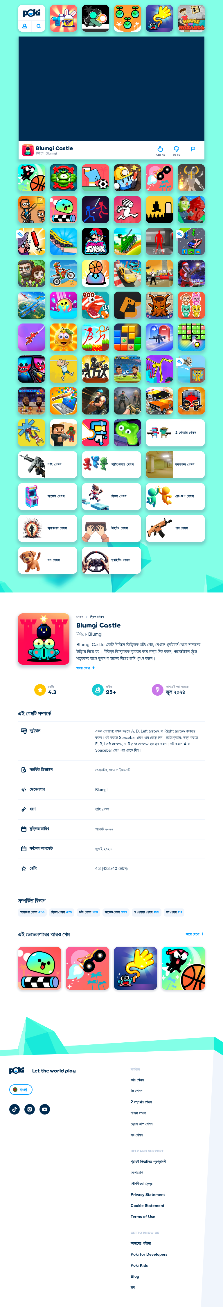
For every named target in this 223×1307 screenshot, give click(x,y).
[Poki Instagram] (29, 1109)
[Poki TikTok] (14, 1109)
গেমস (79, 617)
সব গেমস (137, 1135)
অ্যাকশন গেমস (32, 912)
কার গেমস (137, 1080)
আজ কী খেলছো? (38, 26)
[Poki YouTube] (44, 1109)
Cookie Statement (147, 1206)
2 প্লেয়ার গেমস (146, 912)
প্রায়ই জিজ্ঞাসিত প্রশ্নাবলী (148, 1162)
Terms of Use (143, 1217)
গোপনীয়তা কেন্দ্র (141, 1184)
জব (133, 1288)
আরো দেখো (83, 668)
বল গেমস (174, 912)
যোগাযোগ (137, 1173)
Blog (135, 1277)
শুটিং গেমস (88, 912)
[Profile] (24, 26)
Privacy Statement (148, 1195)
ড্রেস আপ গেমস (141, 1124)
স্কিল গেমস (97, 617)
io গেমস (136, 1091)
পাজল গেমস (138, 1113)
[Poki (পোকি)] (31, 13)
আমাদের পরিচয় (141, 1243)
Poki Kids (139, 1266)
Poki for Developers (149, 1255)
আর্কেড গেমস (116, 912)
